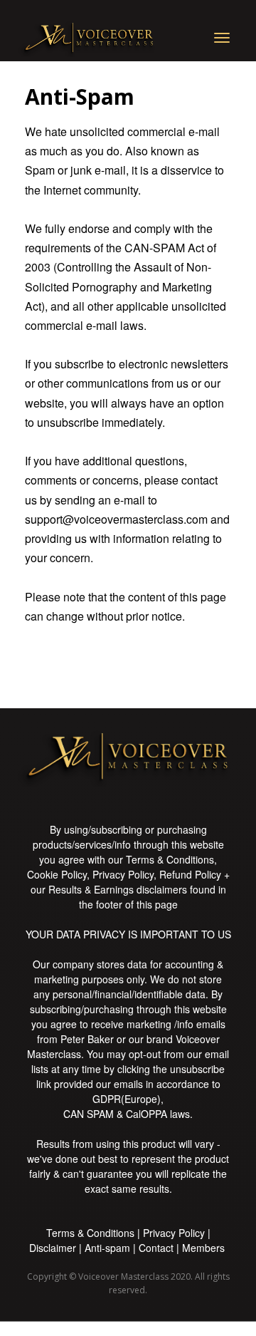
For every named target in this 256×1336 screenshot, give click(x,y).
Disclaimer (52, 1248)
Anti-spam (107, 1248)
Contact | (160, 1248)
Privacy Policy (174, 1233)
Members (203, 1248)
